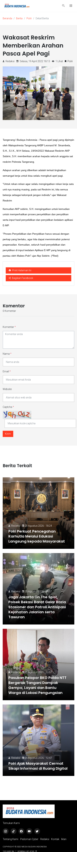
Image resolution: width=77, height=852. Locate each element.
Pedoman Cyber (29, 839)
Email (7, 371)
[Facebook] (21, 831)
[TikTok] (13, 831)
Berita (19, 18)
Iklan (63, 839)
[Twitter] (37, 831)
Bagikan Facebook (22, 278)
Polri (29, 18)
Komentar (9, 327)
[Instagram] (6, 831)
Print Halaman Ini (21, 270)
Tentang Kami (10, 839)
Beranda (7, 18)
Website (7, 389)
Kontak (55, 839)
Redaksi (15, 525)
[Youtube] (29, 831)
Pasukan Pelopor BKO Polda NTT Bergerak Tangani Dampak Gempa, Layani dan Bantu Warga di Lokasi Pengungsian (37, 685)
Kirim (8, 433)
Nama (7, 353)
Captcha (8, 407)
